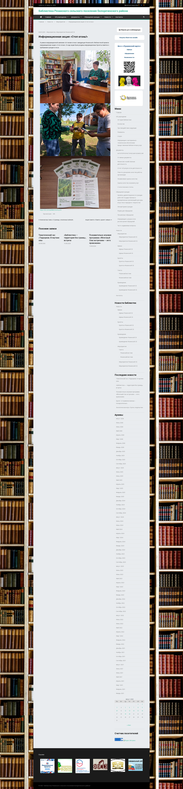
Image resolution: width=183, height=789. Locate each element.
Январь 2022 (120, 644)
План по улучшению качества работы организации (130, 173)
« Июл (129, 725)
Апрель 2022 (120, 632)
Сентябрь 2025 (121, 464)
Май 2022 (119, 628)
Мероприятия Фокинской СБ (65, 32)
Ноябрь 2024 (120, 505)
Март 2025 (119, 488)
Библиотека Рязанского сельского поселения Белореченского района (83, 10)
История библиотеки (124, 120)
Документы (75, 17)
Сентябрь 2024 (121, 513)
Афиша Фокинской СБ (126, 253)
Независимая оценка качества (127, 179)
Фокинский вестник (125, 278)
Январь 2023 (120, 595)
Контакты (119, 17)
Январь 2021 (120, 693)
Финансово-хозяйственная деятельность (126, 163)
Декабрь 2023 (120, 550)
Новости (107, 17)
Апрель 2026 (120, 435)
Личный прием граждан (125, 207)
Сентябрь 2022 (121, 611)
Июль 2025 (119, 472)
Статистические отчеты (125, 187)
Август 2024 (120, 517)
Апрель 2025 (120, 484)
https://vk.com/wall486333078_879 (50, 210)
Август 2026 (120, 418)
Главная (48, 17)
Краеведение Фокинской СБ (128, 290)
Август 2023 (120, 566)
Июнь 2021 (119, 673)
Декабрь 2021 (120, 648)
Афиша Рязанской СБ (126, 249)
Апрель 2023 (120, 583)
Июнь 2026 (119, 427)
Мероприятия (51, 32)
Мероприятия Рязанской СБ (128, 237)
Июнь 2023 (119, 574)
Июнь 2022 (119, 624)
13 (129, 710)
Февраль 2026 (120, 443)
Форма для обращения (125, 211)
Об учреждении (60, 17)
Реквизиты (121, 132)
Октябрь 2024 (120, 509)
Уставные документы (124, 157)
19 (125, 714)
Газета (120, 270)
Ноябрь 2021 (120, 652)
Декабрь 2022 (120, 599)
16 (142, 710)
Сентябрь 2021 (121, 660)
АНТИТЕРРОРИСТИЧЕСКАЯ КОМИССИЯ (130, 153)
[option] (50, 238)
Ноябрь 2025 (120, 455)
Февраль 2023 (120, 591)
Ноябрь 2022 (120, 603)
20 (129, 714)
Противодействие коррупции (127, 128)
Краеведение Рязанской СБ (128, 286)
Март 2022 (119, 636)
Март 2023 (119, 587)
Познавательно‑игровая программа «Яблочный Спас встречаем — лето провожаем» (128, 394)
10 (117, 710)
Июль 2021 (119, 669)
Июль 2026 (119, 423)
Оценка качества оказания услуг (128, 183)
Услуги (120, 136)
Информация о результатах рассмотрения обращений (127, 220)
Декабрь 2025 (120, 451)
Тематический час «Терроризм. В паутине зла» (49, 238)
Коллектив (121, 124)
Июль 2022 (119, 619)
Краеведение (122, 282)
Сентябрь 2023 (121, 562)
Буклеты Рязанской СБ (126, 261)
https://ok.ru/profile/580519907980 (138, 5)
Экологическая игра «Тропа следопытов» (129, 407)
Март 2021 (119, 685)
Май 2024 (119, 529)
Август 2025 (120, 468)
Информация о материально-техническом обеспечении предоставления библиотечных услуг (130, 142)
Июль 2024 (119, 521)
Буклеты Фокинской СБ (126, 265)
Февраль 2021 (120, 689)
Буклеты (120, 258)
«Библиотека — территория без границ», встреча (75, 238)
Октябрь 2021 (120, 656)
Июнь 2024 (119, 525)
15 (138, 710)
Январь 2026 (120, 447)
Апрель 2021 (120, 681)
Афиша (120, 246)
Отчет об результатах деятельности (130, 168)
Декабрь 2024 (120, 500)
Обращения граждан (92, 17)
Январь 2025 (120, 496)
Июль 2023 (119, 570)
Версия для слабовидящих (130, 30)
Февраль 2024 (120, 541)
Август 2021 (120, 665)
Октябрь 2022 (120, 607)
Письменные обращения (125, 215)
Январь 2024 (120, 546)
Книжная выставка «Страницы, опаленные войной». (56, 220)
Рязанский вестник (125, 273)
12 (125, 710)
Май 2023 (119, 578)
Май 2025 (119, 480)
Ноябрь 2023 (120, 554)
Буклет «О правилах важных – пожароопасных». (126, 402)
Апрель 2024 (120, 533)
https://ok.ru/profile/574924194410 (143, 5)
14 (133, 710)
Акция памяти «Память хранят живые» (98, 220)
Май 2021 (119, 677)
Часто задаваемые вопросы (127, 225)
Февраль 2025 (120, 492)
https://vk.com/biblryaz (141, 5)
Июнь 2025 (119, 476)
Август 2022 (120, 615)
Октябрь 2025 (120, 459)
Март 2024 (119, 537)
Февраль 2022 (120, 640)
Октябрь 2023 (120, 558)
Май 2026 (119, 431)
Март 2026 (119, 439)
